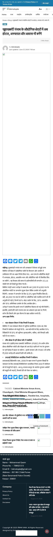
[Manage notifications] (47, 531)
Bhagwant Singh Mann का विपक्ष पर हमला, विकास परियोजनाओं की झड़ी (17, 404)
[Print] (20, 41)
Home (5, 20)
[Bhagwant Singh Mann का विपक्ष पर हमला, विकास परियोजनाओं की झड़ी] (44, 405)
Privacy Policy (30, 2)
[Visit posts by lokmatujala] (5, 48)
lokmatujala (15, 47)
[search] (36, 9)
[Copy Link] (16, 41)
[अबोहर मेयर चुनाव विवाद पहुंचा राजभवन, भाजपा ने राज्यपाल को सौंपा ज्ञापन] (44, 430)
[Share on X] (12, 41)
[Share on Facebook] (8, 41)
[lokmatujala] (13, 9)
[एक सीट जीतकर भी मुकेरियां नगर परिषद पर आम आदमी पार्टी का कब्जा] (44, 418)
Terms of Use (7, 4)
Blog (10, 20)
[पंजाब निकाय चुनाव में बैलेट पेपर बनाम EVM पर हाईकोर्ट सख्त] (44, 443)
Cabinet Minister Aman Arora (26, 388)
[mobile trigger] (5, 9)
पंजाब (4, 24)
